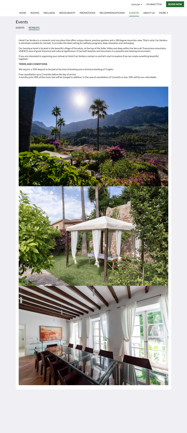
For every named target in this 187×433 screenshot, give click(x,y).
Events (20, 27)
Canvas (164, 424)
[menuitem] (22, 12)
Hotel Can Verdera (21, 4)
